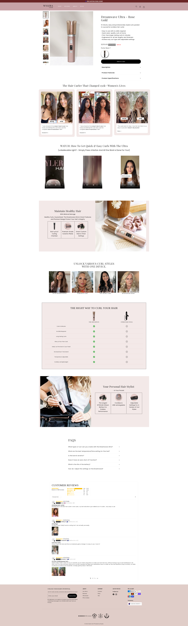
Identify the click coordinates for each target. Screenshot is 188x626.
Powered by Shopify (99, 623)
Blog (82, 6)
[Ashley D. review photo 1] (55, 531)
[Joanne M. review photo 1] (55, 549)
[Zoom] (71, 38)
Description (106, 67)
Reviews (85, 593)
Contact (100, 591)
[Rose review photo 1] (55, 512)
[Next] (46, 64)
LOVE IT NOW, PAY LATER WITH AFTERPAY (94, 1)
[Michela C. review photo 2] (62, 571)
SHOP (60, 6)
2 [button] (92, 578)
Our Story (85, 591)
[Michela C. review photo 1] (55, 571)
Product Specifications (110, 78)
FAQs (99, 593)
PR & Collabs (86, 598)
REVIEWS (67, 6)
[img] (59, 501)
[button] (70, 488)
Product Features (108, 73)
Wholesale (85, 595)
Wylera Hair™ (91, 623)
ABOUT (75, 6)
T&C (99, 595)
